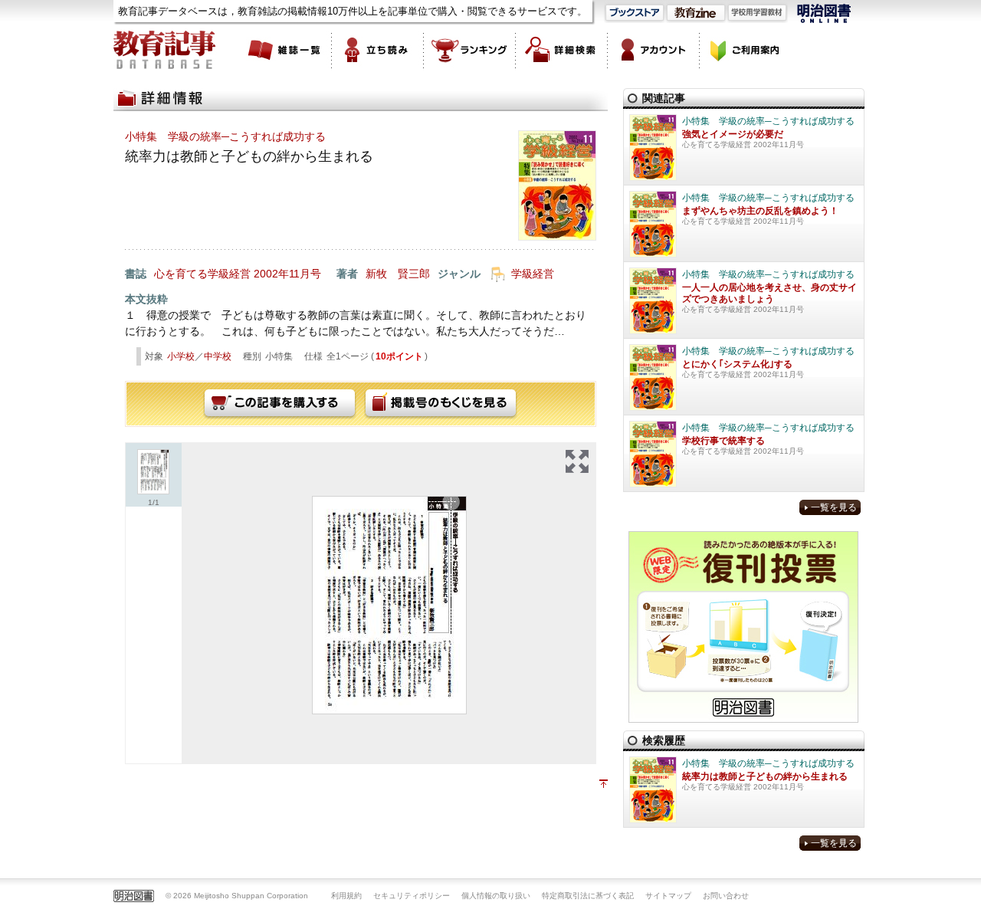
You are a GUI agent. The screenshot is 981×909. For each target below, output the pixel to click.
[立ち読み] (378, 50)
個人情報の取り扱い (495, 895)
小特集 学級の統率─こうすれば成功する (225, 136)
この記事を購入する (279, 404)
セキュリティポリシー (411, 895)
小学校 (181, 356)
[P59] (389, 605)
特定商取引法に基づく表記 (588, 895)
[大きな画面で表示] (577, 461)
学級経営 (532, 273)
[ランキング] (470, 50)
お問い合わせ (726, 895)
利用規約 (346, 895)
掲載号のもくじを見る (440, 404)
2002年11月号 (287, 273)
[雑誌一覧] (286, 50)
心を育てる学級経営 (202, 273)
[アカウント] (654, 50)
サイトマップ (668, 895)
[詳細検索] (562, 50)
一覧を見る (834, 507)
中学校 (217, 356)
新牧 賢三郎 (398, 273)
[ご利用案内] (746, 50)
